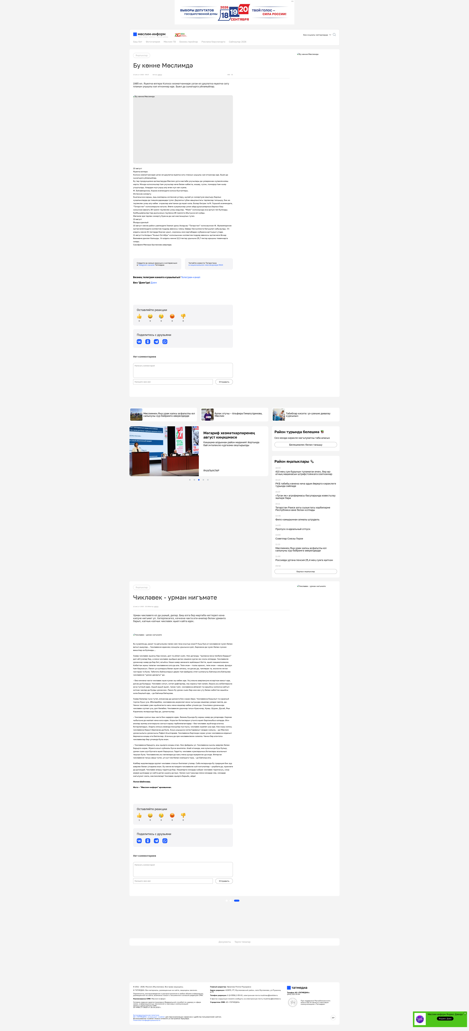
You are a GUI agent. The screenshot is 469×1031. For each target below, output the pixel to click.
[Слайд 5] (208, 480)
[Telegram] (156, 341)
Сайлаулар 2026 (237, 41)
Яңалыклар (142, 55)
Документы (225, 941)
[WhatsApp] (164, 341)
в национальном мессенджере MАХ (206, 265)
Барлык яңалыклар (306, 571)
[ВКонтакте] (139, 341)
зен (155, 282)
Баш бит (137, 41)
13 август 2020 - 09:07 (141, 74)
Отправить (224, 382)
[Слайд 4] (203, 480)
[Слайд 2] (194, 480)
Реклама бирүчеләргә (213, 41)
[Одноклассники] (147, 341)
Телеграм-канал (190, 277)
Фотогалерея (153, 41)
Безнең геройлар (188, 41)
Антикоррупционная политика (146, 1015)
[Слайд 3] (199, 480)
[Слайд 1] (190, 480)
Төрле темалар (242, 941)
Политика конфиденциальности (146, 1020)
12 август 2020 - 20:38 (141, 606)
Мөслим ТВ (170, 41)
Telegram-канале (146, 265)
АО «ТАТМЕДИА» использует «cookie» (149, 1017)
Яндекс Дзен (445, 1018)
